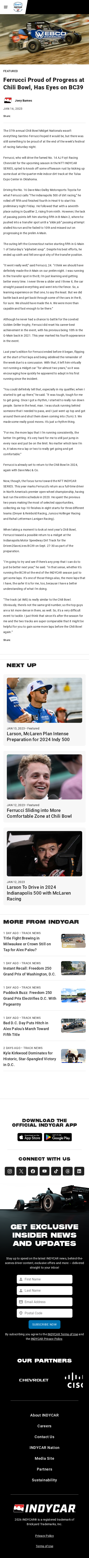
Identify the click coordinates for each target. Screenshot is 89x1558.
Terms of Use (44, 1546)
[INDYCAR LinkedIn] (79, 1171)
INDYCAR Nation (45, 1447)
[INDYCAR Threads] (68, 1171)
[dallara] (34, 1380)
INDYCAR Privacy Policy (47, 1339)
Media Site (44, 1458)
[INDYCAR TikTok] (56, 1171)
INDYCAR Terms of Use (63, 1334)
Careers (44, 1425)
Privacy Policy (44, 1536)
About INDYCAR (44, 1415)
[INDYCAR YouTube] (44, 1171)
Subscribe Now (44, 1324)
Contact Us (44, 1436)
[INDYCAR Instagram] (10, 1171)
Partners (44, 1469)
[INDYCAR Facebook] (33, 1171)
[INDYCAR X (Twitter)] (21, 1171)
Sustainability (44, 1479)
